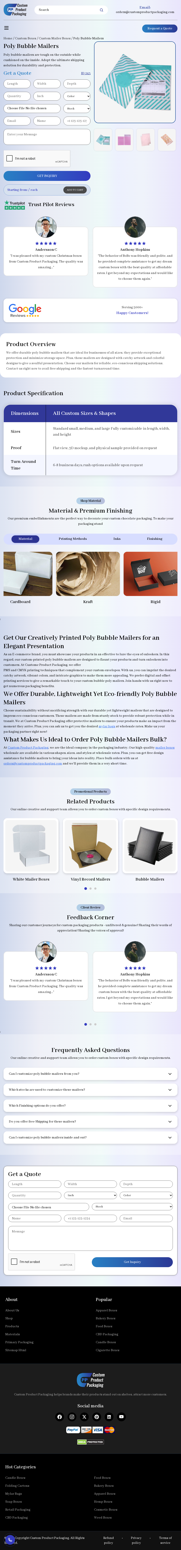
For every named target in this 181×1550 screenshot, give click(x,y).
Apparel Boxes (106, 1310)
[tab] (85, 888)
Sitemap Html (15, 1350)
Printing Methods (73, 539)
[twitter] (84, 1416)
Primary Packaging (19, 1342)
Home (8, 38)
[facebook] (59, 1416)
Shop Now (31, 864)
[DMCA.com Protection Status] (90, 1441)
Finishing (154, 539)
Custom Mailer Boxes (55, 38)
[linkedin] (109, 1416)
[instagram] (72, 1416)
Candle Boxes (106, 1342)
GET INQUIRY (47, 176)
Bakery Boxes (105, 1318)
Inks (117, 539)
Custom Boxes (25, 38)
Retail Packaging (17, 1510)
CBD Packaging (107, 1334)
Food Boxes (104, 1326)
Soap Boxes (13, 1502)
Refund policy (108, 1540)
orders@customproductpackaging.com (145, 12)
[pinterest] (96, 1416)
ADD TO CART (75, 190)
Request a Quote (159, 29)
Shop (9, 1318)
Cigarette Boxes (107, 1350)
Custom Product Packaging (28, 748)
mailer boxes (165, 748)
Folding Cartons (17, 1486)
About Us (12, 1310)
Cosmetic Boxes (105, 1510)
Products (12, 1326)
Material (25, 539)
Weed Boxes (103, 1518)
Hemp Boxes (103, 1502)
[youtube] (121, 1416)
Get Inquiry (132, 1262)
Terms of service (165, 1540)
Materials (12, 1334)
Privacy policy (136, 1540)
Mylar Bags (13, 1494)
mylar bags (107, 726)
